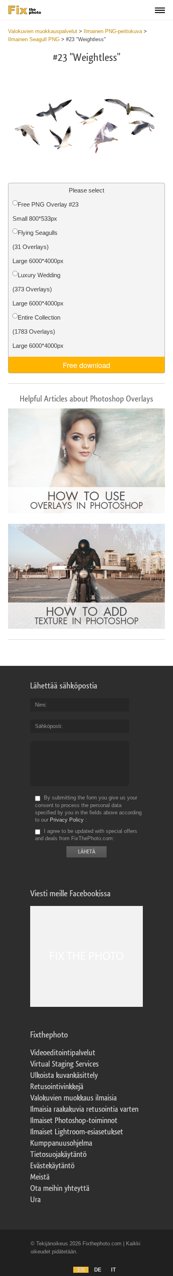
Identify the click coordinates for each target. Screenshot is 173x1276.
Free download (86, 365)
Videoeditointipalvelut (62, 1053)
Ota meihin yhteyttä (59, 1188)
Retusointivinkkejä (56, 1087)
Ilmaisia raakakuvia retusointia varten (84, 1109)
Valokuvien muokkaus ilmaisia (73, 1098)
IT (113, 1270)
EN (80, 1270)
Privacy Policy (67, 820)
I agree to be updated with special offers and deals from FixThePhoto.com (86, 834)
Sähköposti (48, 726)
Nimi (40, 705)
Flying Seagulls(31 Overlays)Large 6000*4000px (38, 246)
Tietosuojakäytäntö (58, 1154)
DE (97, 1270)
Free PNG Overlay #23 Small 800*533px (45, 211)
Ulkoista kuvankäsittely (64, 1075)
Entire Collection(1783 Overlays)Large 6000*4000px (38, 331)
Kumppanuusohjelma (61, 1143)
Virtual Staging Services (64, 1064)
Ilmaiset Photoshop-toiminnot (73, 1121)
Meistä (39, 1177)
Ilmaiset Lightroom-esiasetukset (76, 1132)
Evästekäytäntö (52, 1166)
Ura (35, 1200)
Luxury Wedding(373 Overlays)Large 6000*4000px (38, 289)
